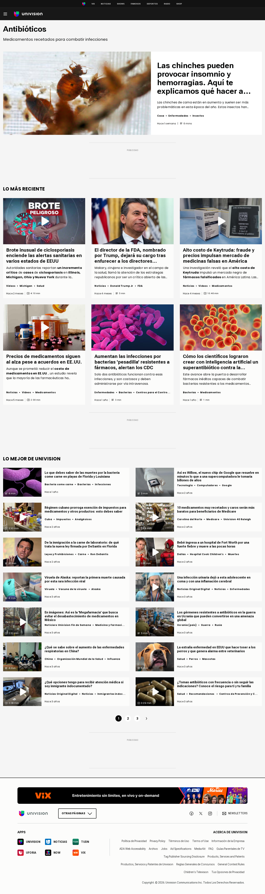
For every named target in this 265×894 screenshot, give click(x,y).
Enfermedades (178, 115)
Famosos (136, 4)
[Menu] (5, 14)
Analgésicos (83, 519)
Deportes (152, 4)
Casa (160, 115)
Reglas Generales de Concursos (195, 864)
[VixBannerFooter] (132, 795)
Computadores (207, 485)
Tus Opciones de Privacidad (227, 872)
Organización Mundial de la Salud (80, 659)
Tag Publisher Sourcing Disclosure (184, 856)
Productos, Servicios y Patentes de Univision (147, 864)
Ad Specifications (180, 848)
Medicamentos (222, 286)
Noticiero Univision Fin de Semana (68, 625)
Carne (82, 554)
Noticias (106, 4)
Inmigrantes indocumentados (118, 694)
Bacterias (125, 392)
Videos (10, 286)
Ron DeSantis (99, 554)
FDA (140, 286)
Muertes (233, 554)
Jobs (164, 848)
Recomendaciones (202, 694)
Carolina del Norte (189, 519)
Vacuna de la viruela (73, 589)
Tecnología (185, 485)
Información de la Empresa (228, 841)
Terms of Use (200, 841)
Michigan (26, 286)
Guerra (205, 625)
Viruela (49, 589)
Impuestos (63, 519)
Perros (193, 659)
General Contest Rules (231, 864)
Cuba (48, 519)
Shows (121, 4)
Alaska (95, 589)
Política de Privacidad (134, 841)
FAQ (211, 848)
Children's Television (196, 872)
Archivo (153, 848)
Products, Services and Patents (226, 856)
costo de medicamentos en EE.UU (37, 371)
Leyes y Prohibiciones (59, 554)
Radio (167, 4)
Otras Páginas (73, 813)
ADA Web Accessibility (133, 848)
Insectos (198, 115)
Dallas (181, 554)
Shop (179, 4)
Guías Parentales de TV (230, 848)
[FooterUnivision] (33, 813)
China (49, 659)
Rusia (218, 625)
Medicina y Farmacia (109, 625)
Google (227, 485)
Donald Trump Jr (121, 286)
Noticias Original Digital (193, 589)
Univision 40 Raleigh (237, 519)
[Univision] (28, 14)
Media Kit (199, 848)
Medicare (212, 519)
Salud (40, 286)
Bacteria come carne (59, 484)
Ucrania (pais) (187, 625)
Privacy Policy (157, 841)
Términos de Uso (178, 841)
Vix (93, 4)
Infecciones (103, 484)
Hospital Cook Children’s (206, 554)
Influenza (113, 659)
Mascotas (208, 659)
